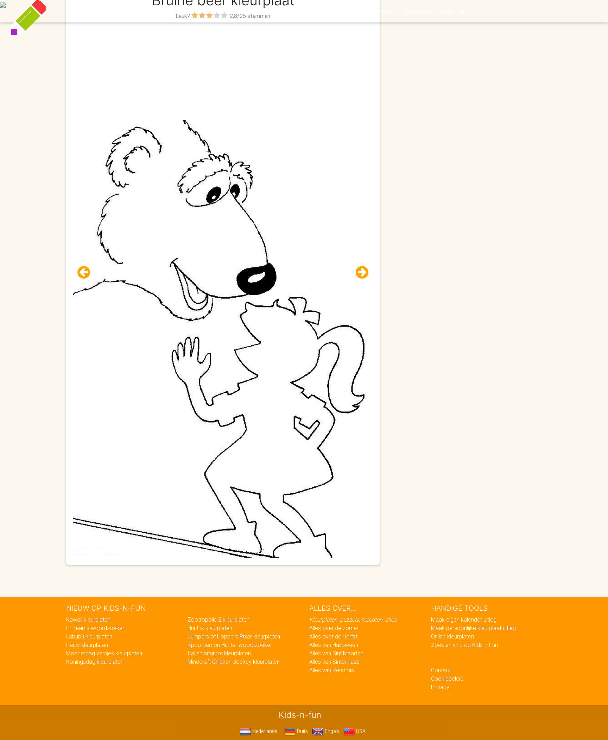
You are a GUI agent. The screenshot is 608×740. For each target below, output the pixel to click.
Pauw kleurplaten (87, 644)
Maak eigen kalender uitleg (463, 619)
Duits (302, 731)
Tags (446, 11)
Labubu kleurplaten (89, 636)
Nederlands (264, 731)
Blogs (241, 11)
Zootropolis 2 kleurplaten (218, 619)
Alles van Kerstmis (331, 670)
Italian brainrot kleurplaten (219, 653)
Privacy (440, 686)
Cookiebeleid (447, 678)
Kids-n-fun (149, 10)
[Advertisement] (223, 70)
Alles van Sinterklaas (334, 661)
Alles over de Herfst (333, 636)
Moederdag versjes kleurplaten (104, 653)
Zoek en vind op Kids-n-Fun (464, 644)
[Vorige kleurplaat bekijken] (86, 272)
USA (360, 731)
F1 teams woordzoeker (95, 627)
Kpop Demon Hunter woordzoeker (230, 644)
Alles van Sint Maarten (336, 653)
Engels (331, 731)
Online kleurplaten (452, 636)
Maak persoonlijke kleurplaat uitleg (473, 627)
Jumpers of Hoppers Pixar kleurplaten (234, 636)
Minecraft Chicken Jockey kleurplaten (234, 661)
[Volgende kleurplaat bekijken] (359, 272)
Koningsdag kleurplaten (95, 661)
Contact (441, 670)
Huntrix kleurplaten (210, 627)
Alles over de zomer (334, 627)
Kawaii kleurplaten (88, 619)
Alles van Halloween (333, 644)
